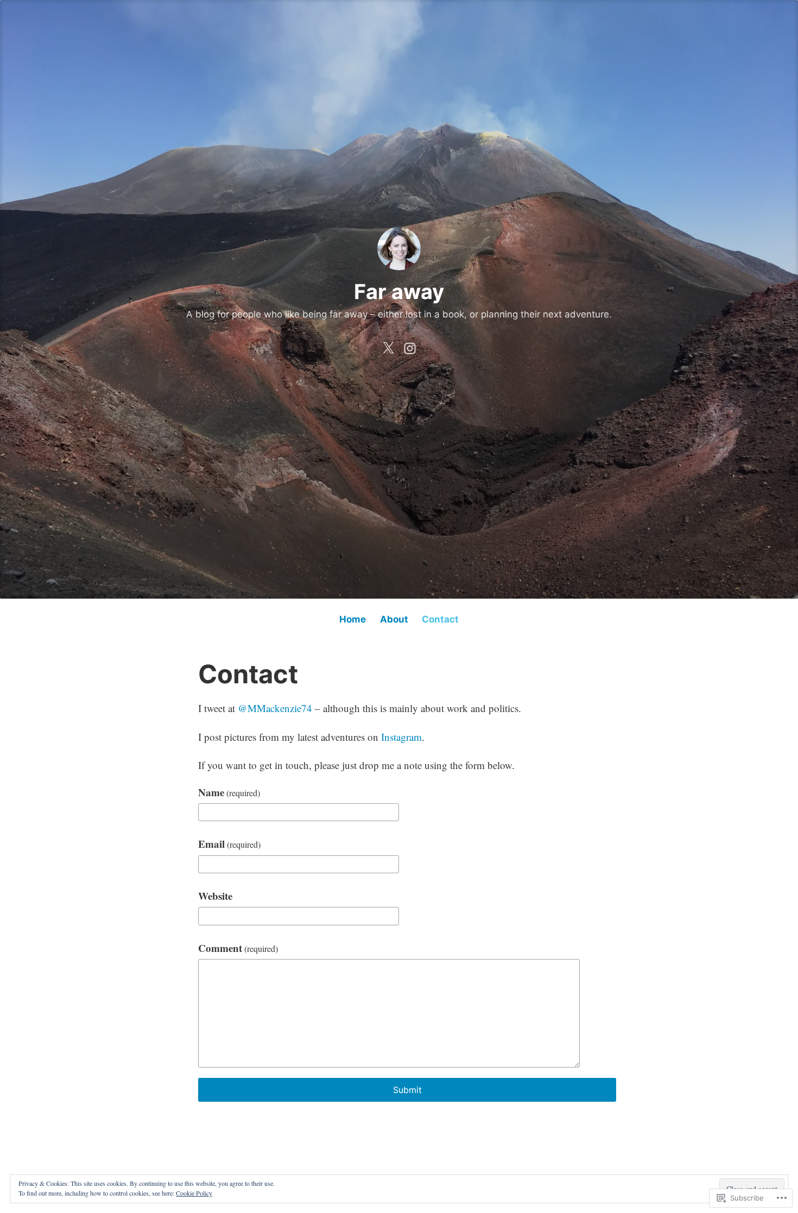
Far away (399, 291)
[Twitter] (388, 345)
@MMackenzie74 (275, 708)
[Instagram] (409, 345)
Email (229, 843)
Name (229, 792)
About (394, 619)
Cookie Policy (194, 1193)
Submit (407, 1089)
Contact (440, 619)
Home (352, 619)
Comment (238, 948)
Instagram (401, 737)
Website (215, 895)
